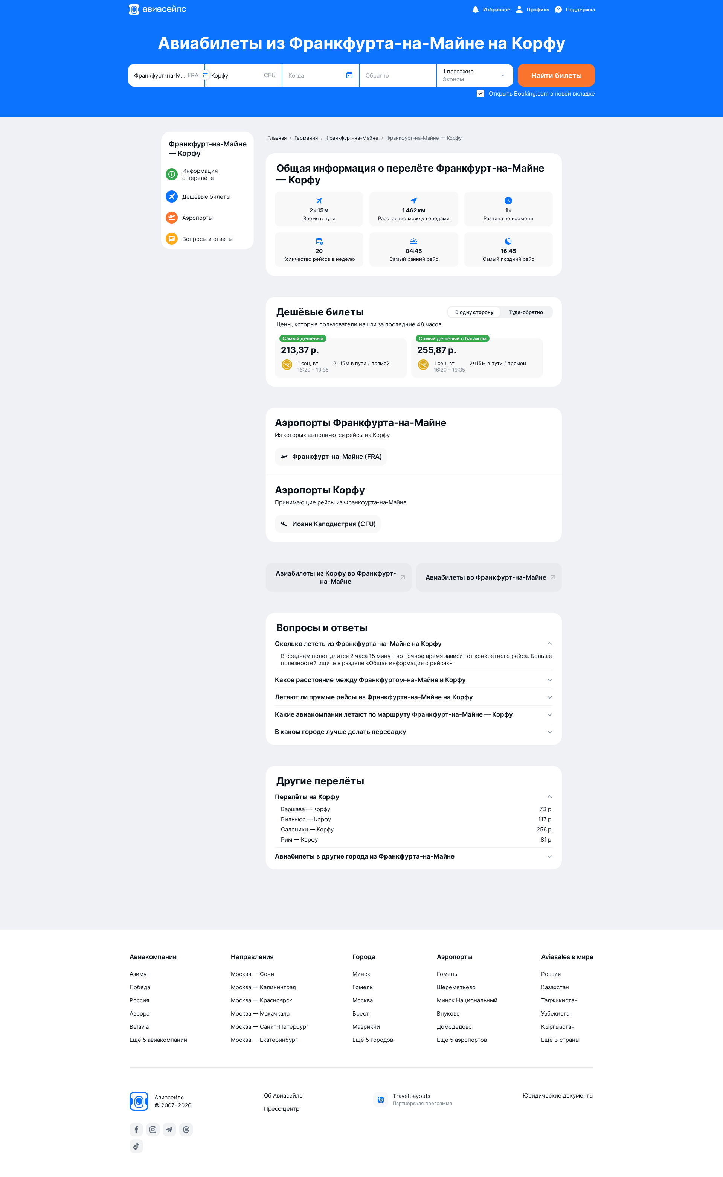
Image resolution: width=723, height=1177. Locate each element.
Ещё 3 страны (560, 1039)
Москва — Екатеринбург (264, 1039)
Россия (139, 1000)
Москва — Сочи (252, 974)
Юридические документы (558, 1095)
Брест (360, 1013)
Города (363, 957)
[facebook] (136, 1129)
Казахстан (555, 987)
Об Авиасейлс (283, 1095)
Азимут (139, 974)
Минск (361, 974)
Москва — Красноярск (261, 1000)
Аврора (139, 1013)
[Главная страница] (157, 9)
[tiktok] (136, 1146)
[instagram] (152, 1129)
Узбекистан (557, 1013)
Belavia (139, 1026)
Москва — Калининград (263, 987)
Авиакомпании (153, 957)
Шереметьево (456, 987)
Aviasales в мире (567, 957)
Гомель (362, 987)
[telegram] (169, 1129)
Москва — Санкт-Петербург (270, 1026)
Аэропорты (455, 957)
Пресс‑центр (281, 1108)
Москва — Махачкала (260, 1013)
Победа (140, 987)
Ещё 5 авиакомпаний (158, 1039)
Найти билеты (556, 75)
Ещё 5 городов (372, 1039)
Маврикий (366, 1026)
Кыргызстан (558, 1026)
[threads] (186, 1129)
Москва (362, 1000)
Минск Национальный (467, 1000)
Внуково (448, 1013)
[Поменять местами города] (205, 75)
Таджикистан (559, 1000)
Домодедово (454, 1026)
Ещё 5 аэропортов (462, 1039)
